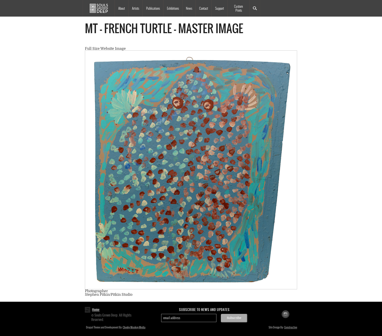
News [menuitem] (189, 8)
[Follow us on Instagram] (285, 313)
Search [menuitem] (255, 8)
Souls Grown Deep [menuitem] (99, 8)
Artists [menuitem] (135, 8)
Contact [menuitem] (203, 8)
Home (95, 309)
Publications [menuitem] (153, 8)
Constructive (290, 327)
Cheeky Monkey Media (134, 327)
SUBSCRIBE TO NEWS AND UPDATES (204, 309)
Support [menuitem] (219, 8)
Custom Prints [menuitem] (238, 8)
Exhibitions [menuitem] (173, 8)
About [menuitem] (121, 8)
